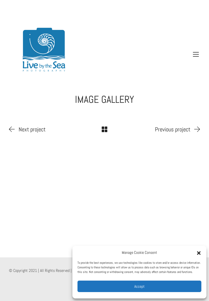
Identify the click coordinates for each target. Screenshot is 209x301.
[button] (198, 252)
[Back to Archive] (104, 129)
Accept (139, 286)
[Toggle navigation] (194, 54)
